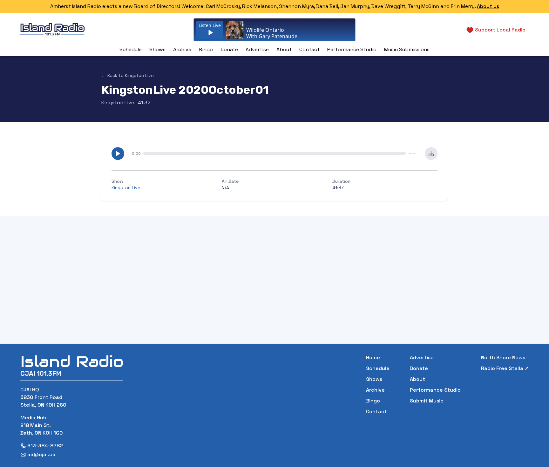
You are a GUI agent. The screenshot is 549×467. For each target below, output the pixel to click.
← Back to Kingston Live (127, 75)
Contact (309, 49)
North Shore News (503, 357)
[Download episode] (431, 153)
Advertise (257, 49)
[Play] (118, 153)
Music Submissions (407, 49)
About (284, 49)
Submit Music (427, 400)
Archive (182, 49)
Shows (157, 49)
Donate (229, 49)
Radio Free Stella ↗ (505, 368)
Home (373, 357)
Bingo (206, 49)
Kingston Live (117, 102)
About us (488, 6)
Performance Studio (351, 49)
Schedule (130, 49)
